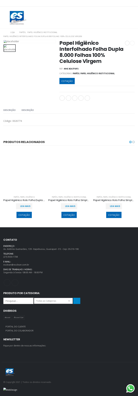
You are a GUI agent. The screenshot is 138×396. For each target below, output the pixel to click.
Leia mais (25, 206)
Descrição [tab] (9, 110)
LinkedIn (74, 98)
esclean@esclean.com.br (16, 264)
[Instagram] (132, 3)
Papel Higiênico (27, 197)
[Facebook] (122, 3)
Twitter (68, 98)
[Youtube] (127, 3)
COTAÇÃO (67, 81)
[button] (130, 142)
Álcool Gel (18, 317)
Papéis (76, 73)
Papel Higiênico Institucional (97, 73)
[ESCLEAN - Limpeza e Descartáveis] (18, 17)
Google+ (81, 98)
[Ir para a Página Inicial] (4, 32)
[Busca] (76, 301)
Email (87, 98)
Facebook (62, 98)
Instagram (15, 282)
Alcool (7, 317)
